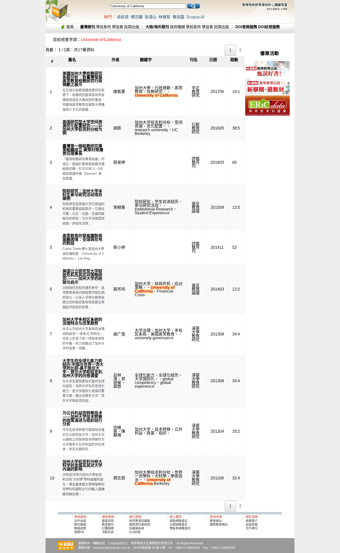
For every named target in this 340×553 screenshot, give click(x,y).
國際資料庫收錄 (139, 524)
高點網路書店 (179, 521)
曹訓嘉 (178, 17)
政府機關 (177, 27)
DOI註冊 (134, 532)
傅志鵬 (137, 17)
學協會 (117, 27)
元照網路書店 (178, 524)
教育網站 (216, 521)
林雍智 (164, 17)
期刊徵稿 (80, 524)
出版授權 (252, 524)
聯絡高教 (80, 528)
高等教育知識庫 (139, 521)
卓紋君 (123, 17)
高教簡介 (252, 521)
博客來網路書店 (180, 528)
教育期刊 (108, 524)
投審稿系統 (136, 528)
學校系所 (103, 27)
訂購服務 (108, 528)
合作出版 (80, 521)
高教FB (79, 532)
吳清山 (151, 17)
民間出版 (131, 27)
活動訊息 (108, 532)
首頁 (70, 27)
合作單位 (252, 528)
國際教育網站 (219, 524)
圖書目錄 (108, 521)
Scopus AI (195, 17)
